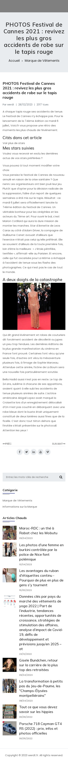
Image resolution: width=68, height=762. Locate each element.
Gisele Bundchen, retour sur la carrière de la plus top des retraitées (38, 665)
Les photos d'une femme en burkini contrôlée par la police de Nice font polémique (41, 552)
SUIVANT (57, 444)
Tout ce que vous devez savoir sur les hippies (38, 709)
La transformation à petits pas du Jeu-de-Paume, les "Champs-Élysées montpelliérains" (41, 688)
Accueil (14, 60)
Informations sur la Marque (20, 506)
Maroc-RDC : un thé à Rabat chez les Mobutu (38, 530)
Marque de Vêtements (42, 60)
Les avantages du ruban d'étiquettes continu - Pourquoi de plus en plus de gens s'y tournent (41, 577)
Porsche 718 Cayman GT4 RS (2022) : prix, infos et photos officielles (40, 728)
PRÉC (8, 444)
